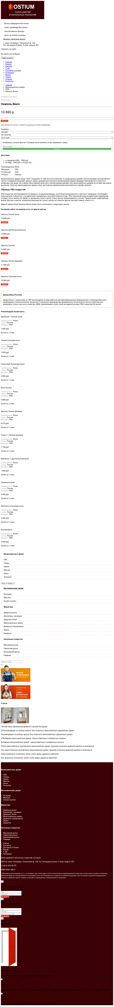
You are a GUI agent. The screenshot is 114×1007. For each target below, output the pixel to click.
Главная (8, 62)
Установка (9, 73)
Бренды (8, 66)
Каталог (8, 64)
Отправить (57, 149)
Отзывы (8, 79)
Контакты (9, 81)
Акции (8, 75)
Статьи (8, 77)
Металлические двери (13, 588)
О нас (7, 68)
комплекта (30, 125)
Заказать (5, 121)
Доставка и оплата (13, 70)
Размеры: (5, 129)
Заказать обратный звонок (14, 39)
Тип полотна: (6, 135)
